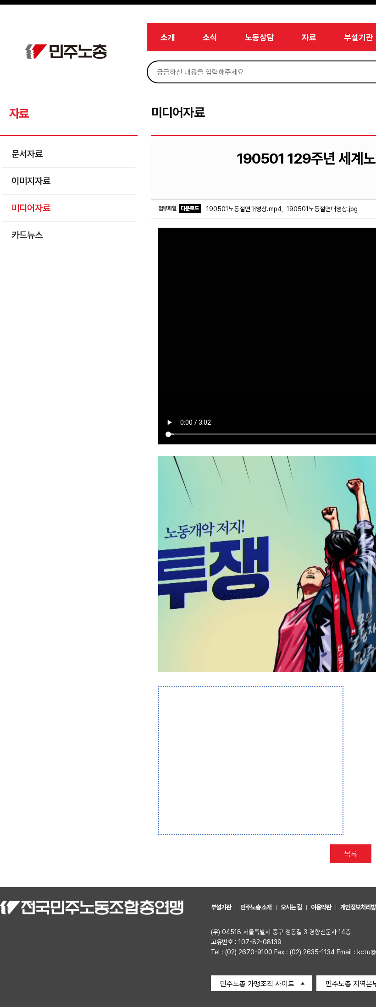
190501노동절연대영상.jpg (322, 209)
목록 (350, 853)
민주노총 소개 (255, 907)
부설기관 (358, 37)
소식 (210, 37)
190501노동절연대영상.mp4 (244, 209)
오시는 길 (291, 907)
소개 (167, 37)
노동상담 (259, 37)
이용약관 (321, 907)
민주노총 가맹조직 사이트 (257, 984)
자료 (309, 37)
